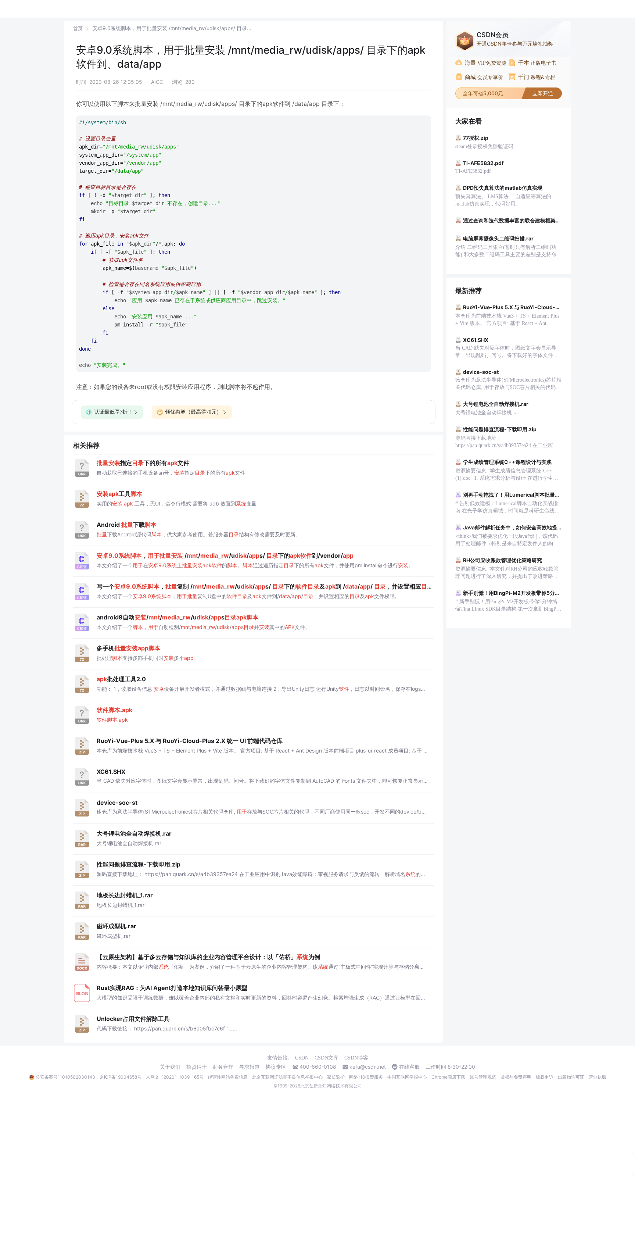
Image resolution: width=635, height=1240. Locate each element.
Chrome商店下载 (448, 1077)
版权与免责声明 (516, 1077)
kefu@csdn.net (367, 1067)
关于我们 (170, 1067)
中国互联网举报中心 (407, 1077)
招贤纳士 (196, 1067)
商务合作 (223, 1067)
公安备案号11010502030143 (65, 1077)
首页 (78, 28)
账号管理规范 (483, 1077)
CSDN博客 (356, 1058)
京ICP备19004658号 (120, 1077)
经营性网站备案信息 (228, 1077)
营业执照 (597, 1077)
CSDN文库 (326, 1058)
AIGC (157, 82)
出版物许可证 (571, 1077)
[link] (78, 28)
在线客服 (409, 1067)
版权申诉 (544, 1077)
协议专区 (276, 1067)
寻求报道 (249, 1067)
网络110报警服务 (366, 1077)
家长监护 (336, 1077)
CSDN (302, 1058)
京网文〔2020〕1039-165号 (175, 1077)
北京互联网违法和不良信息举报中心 (287, 1077)
